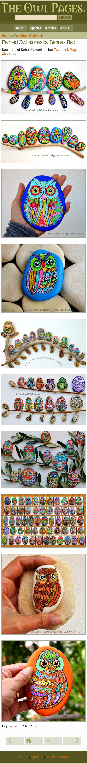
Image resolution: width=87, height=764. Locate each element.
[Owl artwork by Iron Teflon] (72, 741)
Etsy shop (9, 53)
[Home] (34, 741)
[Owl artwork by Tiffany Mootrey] (15, 741)
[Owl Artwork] (53, 741)
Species (35, 28)
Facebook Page (66, 50)
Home (19, 28)
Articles (50, 28)
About (64, 28)
